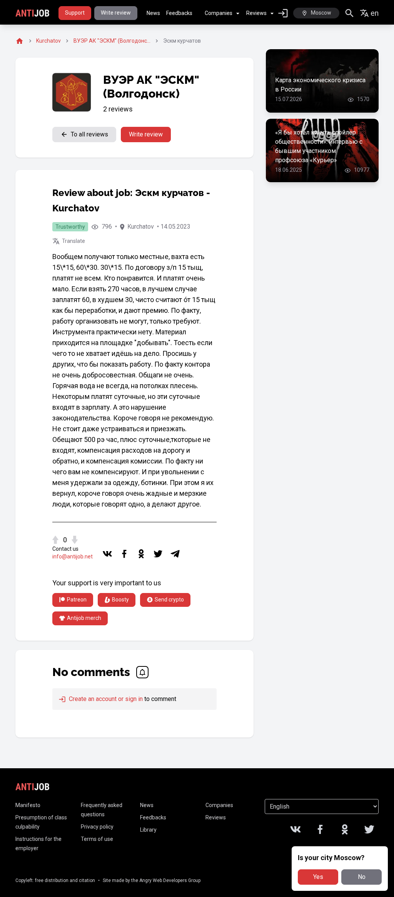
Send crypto (169, 599)
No (362, 876)
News (153, 13)
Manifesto (27, 805)
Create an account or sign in (105, 699)
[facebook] (124, 553)
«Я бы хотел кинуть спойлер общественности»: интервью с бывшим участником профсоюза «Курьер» (318, 146)
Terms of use (97, 839)
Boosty (120, 599)
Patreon (77, 599)
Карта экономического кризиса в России (320, 84)
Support (75, 13)
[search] (349, 13)
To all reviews (89, 134)
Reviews (256, 13)
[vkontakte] (107, 553)
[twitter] (158, 553)
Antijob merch (84, 618)
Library (148, 830)
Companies (218, 13)
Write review (116, 13)
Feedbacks (179, 13)
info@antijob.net (72, 556)
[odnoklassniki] (141, 553)
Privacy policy (97, 827)
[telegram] (175, 553)
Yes (318, 876)
